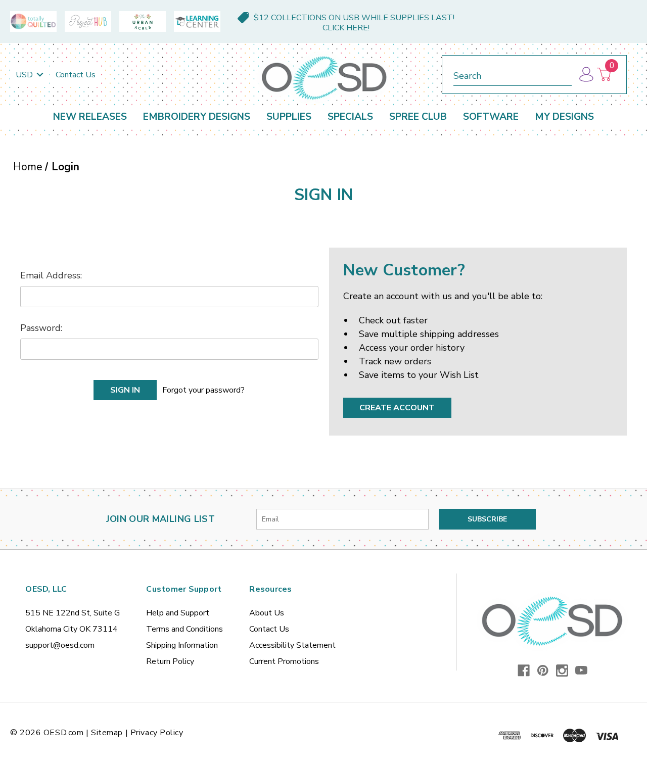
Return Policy (170, 661)
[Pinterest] (543, 670)
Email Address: (51, 275)
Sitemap (107, 732)
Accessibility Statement (292, 645)
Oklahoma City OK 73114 (71, 629)
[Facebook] (524, 670)
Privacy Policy (156, 732)
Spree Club (418, 116)
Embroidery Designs (196, 116)
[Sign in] (585, 74)
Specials (350, 116)
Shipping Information (182, 645)
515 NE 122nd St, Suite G (72, 612)
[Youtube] (581, 670)
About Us (266, 612)
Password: (41, 328)
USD (25, 74)
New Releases (90, 116)
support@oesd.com (60, 645)
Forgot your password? (203, 390)
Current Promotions (284, 661)
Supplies (288, 116)
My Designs (564, 116)
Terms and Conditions (184, 629)
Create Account (397, 407)
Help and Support (177, 612)
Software (491, 116)
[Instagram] (562, 670)
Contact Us (76, 74)
